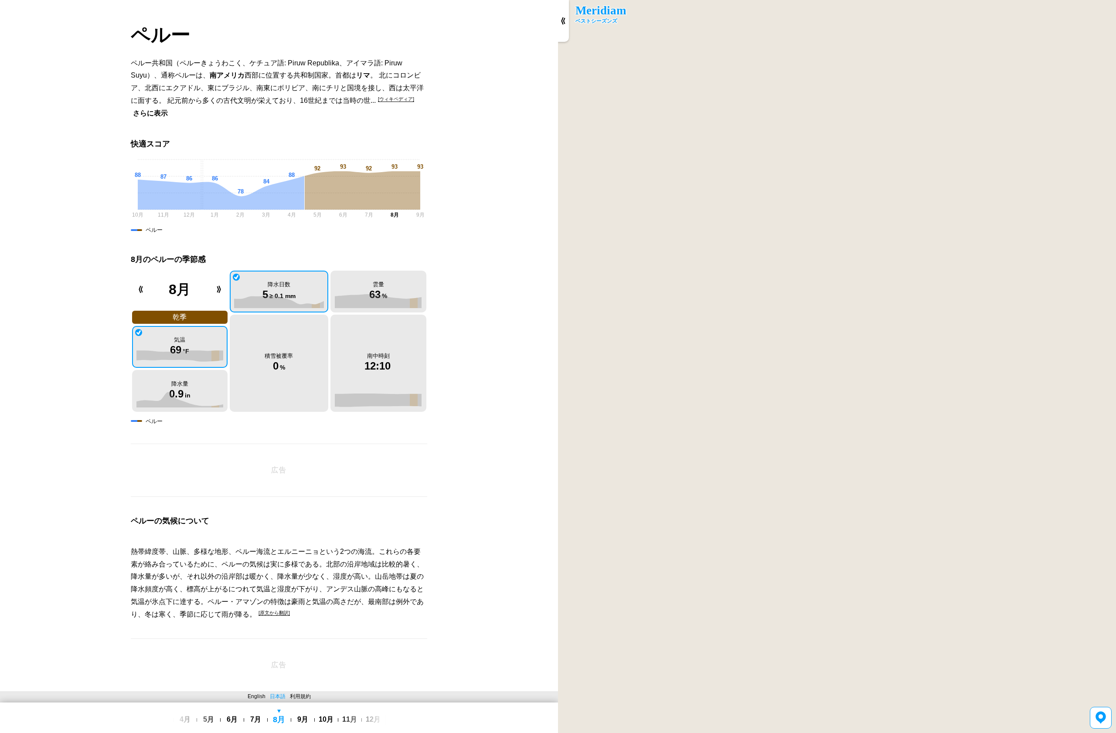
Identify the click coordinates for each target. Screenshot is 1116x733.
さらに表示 (150, 113)
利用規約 (300, 696)
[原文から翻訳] (274, 612)
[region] (837, 366)
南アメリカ (227, 75)
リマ (363, 75)
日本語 (278, 696)
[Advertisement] (279, 470)
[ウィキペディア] (396, 99)
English (256, 696)
